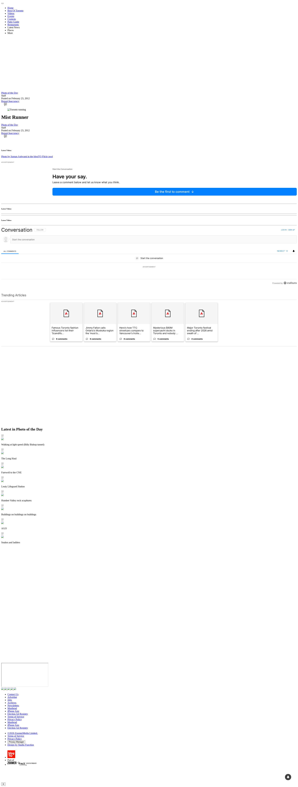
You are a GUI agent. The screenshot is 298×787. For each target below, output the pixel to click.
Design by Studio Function (20, 745)
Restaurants (13, 24)
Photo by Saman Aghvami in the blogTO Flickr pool (27, 156)
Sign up (291, 230)
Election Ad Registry (17, 714)
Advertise (12, 697)
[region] (149, 256)
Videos (10, 13)
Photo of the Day (9, 93)
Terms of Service (15, 716)
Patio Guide (13, 22)
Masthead (12, 708)
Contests (11, 19)
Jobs (9, 700)
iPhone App (13, 711)
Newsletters (13, 705)
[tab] (10, 251)
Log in (284, 230)
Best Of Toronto (15, 10)
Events (10, 16)
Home (10, 8)
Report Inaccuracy (10, 101)
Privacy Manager (16, 742)
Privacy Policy (14, 719)
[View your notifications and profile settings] (294, 251)
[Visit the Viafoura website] (290, 283)
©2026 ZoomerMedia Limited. (22, 733)
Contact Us (12, 694)
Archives (11, 702)
